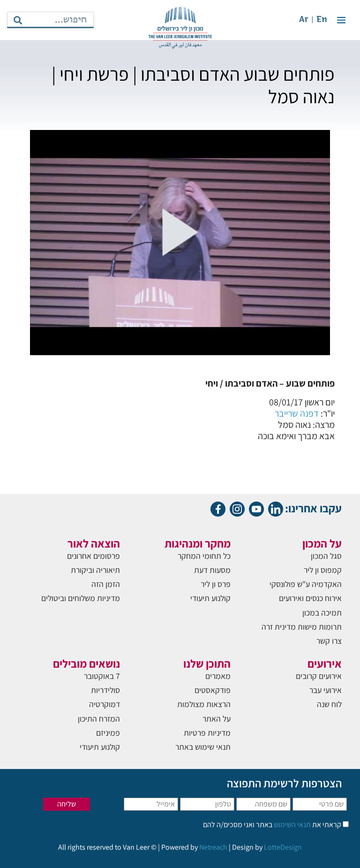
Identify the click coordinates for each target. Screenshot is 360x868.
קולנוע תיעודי (210, 598)
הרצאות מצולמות (204, 704)
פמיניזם (108, 732)
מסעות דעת (212, 569)
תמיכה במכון (322, 612)
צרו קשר (329, 640)
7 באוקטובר (102, 675)
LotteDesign (283, 847)
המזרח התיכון (99, 718)
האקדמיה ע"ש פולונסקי (306, 584)
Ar (303, 20)
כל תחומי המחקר (204, 555)
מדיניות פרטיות (207, 732)
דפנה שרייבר (297, 413)
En (321, 20)
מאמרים (218, 675)
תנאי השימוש (291, 825)
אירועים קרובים (319, 675)
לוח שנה (329, 704)
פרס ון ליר (216, 584)
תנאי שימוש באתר (203, 746)
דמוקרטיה (104, 704)
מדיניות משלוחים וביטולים (80, 598)
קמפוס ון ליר (323, 569)
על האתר (216, 718)
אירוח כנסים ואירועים (310, 598)
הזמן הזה (105, 584)
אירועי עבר (325, 690)
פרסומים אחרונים (93, 555)
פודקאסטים (213, 690)
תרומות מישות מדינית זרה (302, 626)
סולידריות (105, 690)
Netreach (213, 847)
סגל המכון (326, 555)
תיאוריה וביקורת (95, 569)
